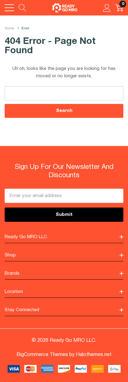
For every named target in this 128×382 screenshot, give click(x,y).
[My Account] (107, 7)
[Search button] (22, 7)
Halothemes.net (94, 355)
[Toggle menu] (9, 7)
